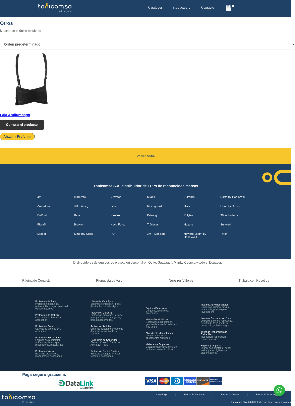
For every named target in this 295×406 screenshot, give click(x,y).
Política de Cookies (230, 394)
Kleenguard (154, 206)
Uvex (187, 206)
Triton (224, 233)
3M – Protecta (229, 215)
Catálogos (155, 7)
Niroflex (115, 215)
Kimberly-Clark (83, 233)
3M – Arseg (81, 206)
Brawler (79, 224)
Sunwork (225, 224)
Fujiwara (189, 196)
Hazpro (188, 224)
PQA (113, 233)
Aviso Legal (161, 394)
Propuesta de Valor (109, 280)
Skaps (151, 196)
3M (39, 196)
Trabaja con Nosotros (254, 280)
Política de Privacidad (194, 394)
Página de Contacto (36, 280)
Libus (114, 206)
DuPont (42, 215)
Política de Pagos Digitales (268, 394)
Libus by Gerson (230, 206)
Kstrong (152, 215)
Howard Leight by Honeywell (195, 235)
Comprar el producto (22, 124)
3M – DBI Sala (156, 233)
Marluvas (80, 196)
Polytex (188, 215)
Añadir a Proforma (17, 136)
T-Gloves (153, 224)
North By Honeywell (232, 196)
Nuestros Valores (181, 280)
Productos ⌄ (182, 7)
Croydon (116, 196)
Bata (77, 215)
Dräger (41, 233)
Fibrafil (41, 224)
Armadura (43, 206)
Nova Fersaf (118, 224)
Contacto (207, 7)
